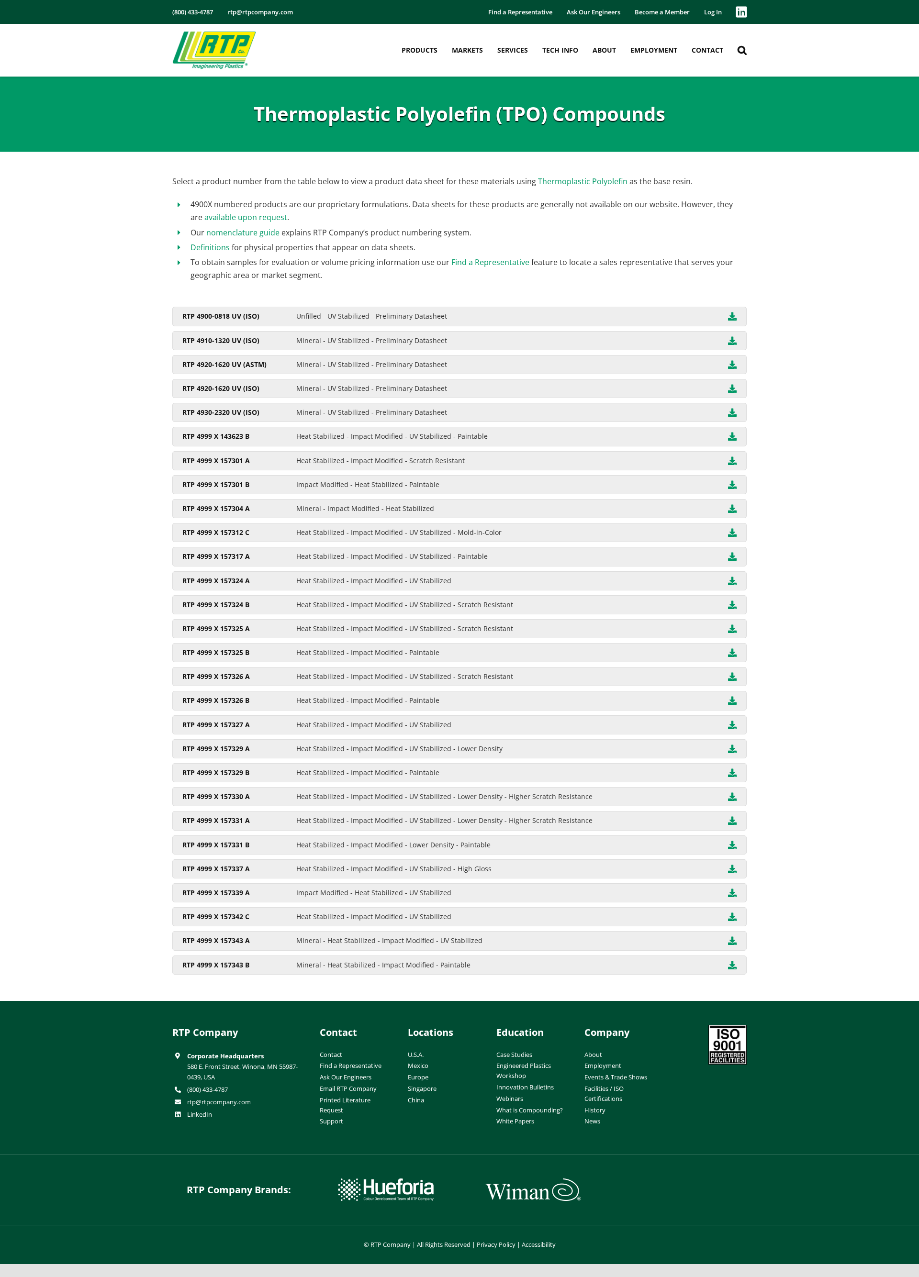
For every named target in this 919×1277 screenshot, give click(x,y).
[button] (742, 50)
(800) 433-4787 (207, 1089)
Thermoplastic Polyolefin (583, 181)
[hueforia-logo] (386, 1182)
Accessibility (539, 1244)
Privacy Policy (496, 1244)
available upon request (245, 217)
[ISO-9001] (727, 1028)
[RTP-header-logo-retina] (214, 35)
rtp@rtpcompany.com (219, 1102)
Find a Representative (490, 262)
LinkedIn (199, 1114)
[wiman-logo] (533, 1182)
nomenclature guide (243, 232)
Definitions (210, 247)
